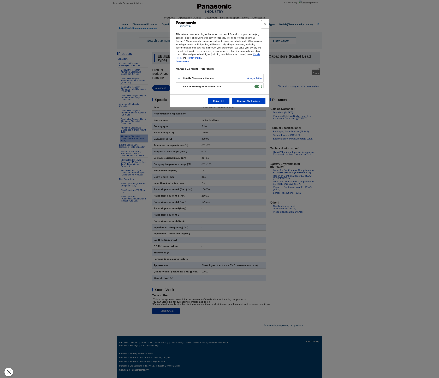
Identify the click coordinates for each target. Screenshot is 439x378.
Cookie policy (182, 61)
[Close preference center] (265, 24)
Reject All (218, 101)
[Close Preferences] (8, 372)
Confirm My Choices (248, 101)
